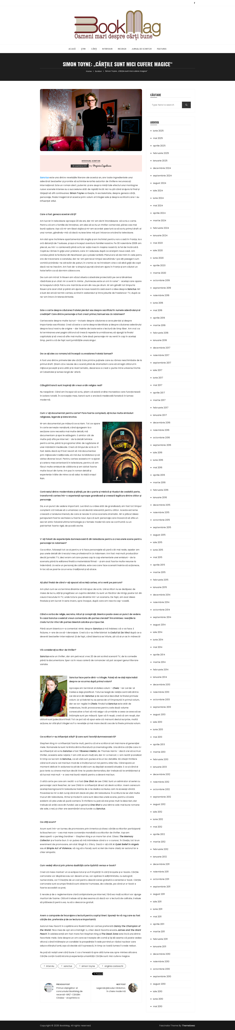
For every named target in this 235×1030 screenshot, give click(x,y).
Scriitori (96, 161)
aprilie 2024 (159, 213)
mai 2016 (157, 467)
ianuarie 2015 (160, 587)
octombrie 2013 (161, 699)
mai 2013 (157, 737)
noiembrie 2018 (161, 295)
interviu (50, 966)
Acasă (72, 48)
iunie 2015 (158, 549)
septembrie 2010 (162, 976)
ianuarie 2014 (160, 677)
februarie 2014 (160, 669)
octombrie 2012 (161, 789)
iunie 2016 (158, 460)
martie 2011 (159, 931)
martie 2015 (159, 572)
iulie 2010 (157, 991)
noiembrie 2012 (161, 781)
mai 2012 (157, 826)
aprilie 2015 (159, 564)
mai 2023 (158, 243)
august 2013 (159, 714)
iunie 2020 (158, 258)
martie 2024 (159, 220)
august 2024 (159, 183)
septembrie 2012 (162, 796)
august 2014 (159, 624)
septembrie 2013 (162, 707)
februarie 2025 (161, 153)
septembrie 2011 (161, 886)
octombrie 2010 (161, 969)
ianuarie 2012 (160, 856)
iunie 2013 (158, 729)
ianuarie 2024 (160, 235)
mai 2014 (157, 647)
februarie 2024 (161, 228)
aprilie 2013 (159, 744)
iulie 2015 (157, 542)
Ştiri (83, 48)
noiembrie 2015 (161, 512)
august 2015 (159, 534)
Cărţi (94, 48)
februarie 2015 (160, 579)
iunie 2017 (158, 377)
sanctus (68, 966)
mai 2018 (157, 310)
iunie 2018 (158, 302)
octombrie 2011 (161, 879)
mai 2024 (158, 205)
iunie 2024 (158, 198)
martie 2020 (159, 272)
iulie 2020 (158, 250)
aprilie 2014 (159, 654)
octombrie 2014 (161, 609)
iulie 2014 (158, 632)
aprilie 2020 (159, 265)
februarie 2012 (160, 849)
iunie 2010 (158, 998)
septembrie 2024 (162, 175)
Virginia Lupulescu (102, 165)
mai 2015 (157, 557)
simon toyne (88, 966)
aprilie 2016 (159, 475)
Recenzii (122, 48)
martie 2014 (159, 662)
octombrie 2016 (161, 437)
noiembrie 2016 (161, 430)
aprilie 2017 (159, 392)
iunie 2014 (158, 639)
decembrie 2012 (161, 774)
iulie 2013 (157, 722)
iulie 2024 (158, 190)
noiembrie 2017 (161, 355)
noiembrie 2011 (161, 871)
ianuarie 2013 (160, 766)
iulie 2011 (157, 901)
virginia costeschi (113, 966)
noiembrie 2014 (161, 602)
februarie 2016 (160, 490)
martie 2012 (159, 841)
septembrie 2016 (162, 445)
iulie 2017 (157, 370)
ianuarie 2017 (160, 415)
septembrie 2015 (162, 527)
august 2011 (159, 894)
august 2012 (159, 804)
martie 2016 (159, 482)
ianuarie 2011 (159, 946)
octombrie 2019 (161, 280)
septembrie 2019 (162, 287)
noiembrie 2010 (161, 961)
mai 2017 (157, 385)
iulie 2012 (157, 811)
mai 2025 (158, 138)
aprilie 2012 (159, 834)
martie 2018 (159, 325)
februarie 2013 (160, 759)
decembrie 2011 (161, 864)
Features (161, 48)
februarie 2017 (160, 407)
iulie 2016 (157, 452)
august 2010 (159, 984)
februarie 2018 (160, 332)
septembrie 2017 (162, 362)
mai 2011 (157, 916)
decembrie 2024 (162, 168)
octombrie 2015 (161, 519)
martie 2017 (159, 400)
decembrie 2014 (161, 594)
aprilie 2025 (159, 145)
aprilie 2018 (159, 317)
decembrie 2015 (161, 504)
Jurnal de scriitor (142, 48)
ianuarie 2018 (160, 340)
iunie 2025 (158, 130)
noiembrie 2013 (161, 692)
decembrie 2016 (161, 422)
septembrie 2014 (162, 617)
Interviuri (107, 48)
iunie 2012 (158, 819)
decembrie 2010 (161, 954)
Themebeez (188, 1025)
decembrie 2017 (161, 347)
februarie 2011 (160, 939)
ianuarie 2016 (160, 497)
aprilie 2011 (158, 924)
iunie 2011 (158, 909)
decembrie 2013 (161, 684)
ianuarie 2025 (160, 160)
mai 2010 (157, 1006)
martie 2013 (159, 751)
